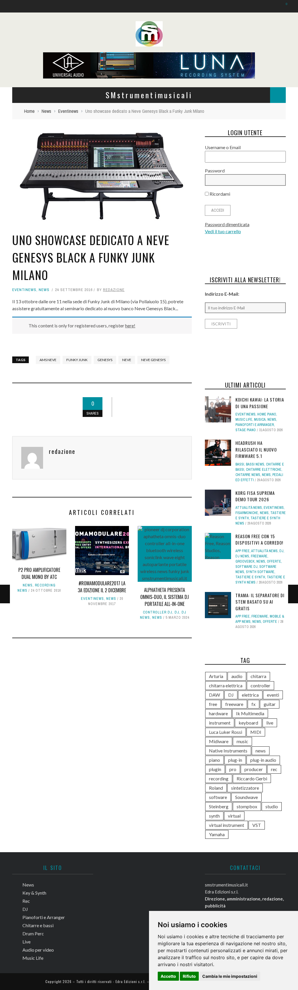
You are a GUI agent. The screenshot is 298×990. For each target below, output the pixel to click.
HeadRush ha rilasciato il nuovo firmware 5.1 (256, 449)
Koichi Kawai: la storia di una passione (259, 402)
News (44, 289)
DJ (177, 612)
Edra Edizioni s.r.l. (131, 981)
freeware (234, 704)
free (213, 704)
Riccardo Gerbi (252, 778)
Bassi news (255, 464)
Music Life (243, 419)
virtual (234, 815)
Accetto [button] (168, 976)
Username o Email (223, 147)
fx (253, 704)
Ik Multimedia (250, 713)
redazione (114, 289)
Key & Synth (34, 893)
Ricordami (219, 194)
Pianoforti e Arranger (254, 424)
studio (271, 806)
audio (236, 676)
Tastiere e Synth (250, 577)
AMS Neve (48, 360)
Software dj (246, 566)
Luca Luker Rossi (225, 732)
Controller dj (157, 612)
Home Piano (266, 414)
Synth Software (260, 572)
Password (215, 170)
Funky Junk (77, 360)
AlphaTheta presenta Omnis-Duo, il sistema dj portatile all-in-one (164, 596)
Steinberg (218, 806)
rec (274, 769)
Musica (260, 419)
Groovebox (245, 561)
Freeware (259, 556)
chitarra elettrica (225, 685)
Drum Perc (33, 933)
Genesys (104, 360)
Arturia (216, 676)
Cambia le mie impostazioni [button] (229, 976)
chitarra (258, 676)
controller (260, 685)
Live (26, 941)
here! (130, 325)
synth (214, 815)
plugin (215, 769)
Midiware (218, 741)
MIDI (255, 732)
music (242, 741)
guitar (270, 704)
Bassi (239, 464)
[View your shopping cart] (283, 5)
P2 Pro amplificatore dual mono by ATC (39, 573)
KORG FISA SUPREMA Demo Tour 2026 (255, 496)
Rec (26, 901)
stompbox (247, 806)
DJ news (242, 556)
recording (218, 778)
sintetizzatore (245, 788)
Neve (126, 360)
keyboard (248, 722)
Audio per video (38, 949)
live (269, 722)
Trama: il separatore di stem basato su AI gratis (260, 601)
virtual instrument (226, 825)
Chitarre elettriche (263, 469)
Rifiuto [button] (189, 976)
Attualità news (248, 507)
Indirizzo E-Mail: (222, 294)
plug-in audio (263, 760)
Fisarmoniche (246, 513)
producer (253, 769)
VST (256, 825)
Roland (216, 788)
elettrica (250, 695)
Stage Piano (245, 430)
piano (214, 760)
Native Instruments (228, 750)
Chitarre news (247, 474)
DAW (214, 695)
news (261, 750)
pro (232, 769)
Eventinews (24, 289)
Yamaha (217, 834)
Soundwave (246, 797)
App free (242, 551)
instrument (219, 722)
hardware (218, 713)
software (218, 797)
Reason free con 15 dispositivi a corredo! (259, 539)
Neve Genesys (153, 360)
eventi (273, 695)
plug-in (235, 760)
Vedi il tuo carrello (223, 231)
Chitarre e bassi (38, 925)
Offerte (274, 561)
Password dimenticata (227, 224)
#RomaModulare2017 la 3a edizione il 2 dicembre (102, 587)
